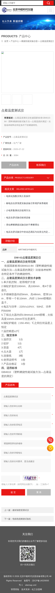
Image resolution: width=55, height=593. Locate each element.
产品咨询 (14, 165)
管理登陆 (15, 589)
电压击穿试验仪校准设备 (18, 217)
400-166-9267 (50, 440)
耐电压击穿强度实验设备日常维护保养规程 (27, 203)
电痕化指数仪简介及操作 (18, 196)
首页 (6, 41)
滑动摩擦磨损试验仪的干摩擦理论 (22, 224)
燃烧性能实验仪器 (29, 41)
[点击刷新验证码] (30, 478)
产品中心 (15, 41)
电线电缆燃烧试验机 (21, 519)
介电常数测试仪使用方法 (18, 210)
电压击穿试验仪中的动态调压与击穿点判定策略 (29, 232)
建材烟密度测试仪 (20, 510)
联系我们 (41, 165)
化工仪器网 (37, 589)
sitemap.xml (30, 585)
